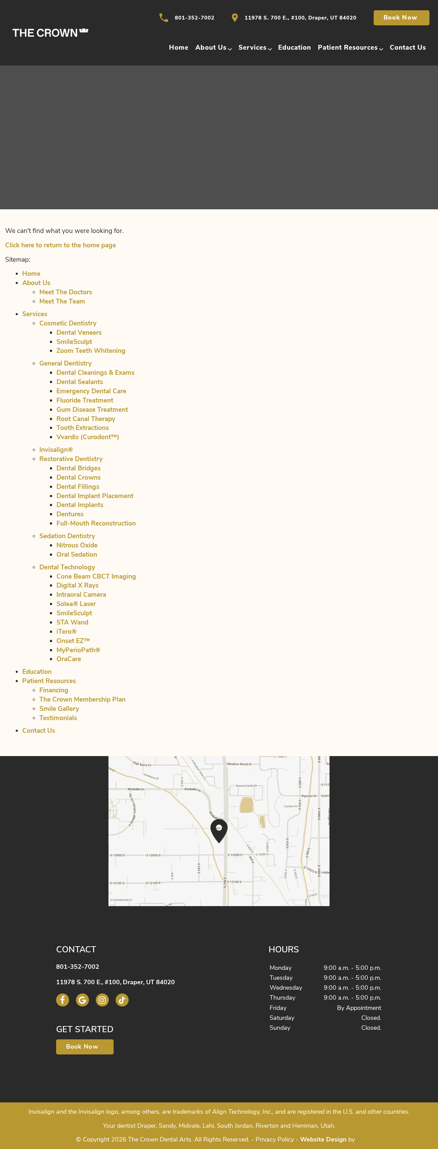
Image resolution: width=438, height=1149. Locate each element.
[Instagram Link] (102, 999)
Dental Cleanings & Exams (95, 372)
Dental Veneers (79, 332)
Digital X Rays (77, 585)
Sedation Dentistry (67, 536)
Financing (53, 690)
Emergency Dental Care (91, 391)
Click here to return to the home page (60, 245)
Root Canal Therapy (85, 419)
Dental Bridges (78, 468)
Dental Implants (79, 505)
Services (253, 47)
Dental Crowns (78, 477)
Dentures (69, 514)
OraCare (68, 659)
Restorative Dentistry (71, 459)
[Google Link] (82, 999)
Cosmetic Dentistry (67, 323)
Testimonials (58, 718)
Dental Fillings (77, 486)
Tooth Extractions (82, 427)
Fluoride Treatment (84, 400)
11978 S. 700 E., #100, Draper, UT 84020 (301, 17)
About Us (211, 47)
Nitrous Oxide (77, 545)
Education (294, 47)
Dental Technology (67, 567)
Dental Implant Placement (94, 496)
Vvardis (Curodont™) (87, 437)
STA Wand (72, 622)
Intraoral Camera (81, 594)
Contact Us (408, 47)
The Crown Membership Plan (82, 699)
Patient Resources (348, 47)
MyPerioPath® (78, 650)
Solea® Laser (76, 604)
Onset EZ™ (73, 641)
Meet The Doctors (65, 292)
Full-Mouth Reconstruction (96, 523)
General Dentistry (65, 363)
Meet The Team (62, 301)
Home (179, 47)
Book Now (402, 17)
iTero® (66, 631)
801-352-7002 (195, 17)
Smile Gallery (59, 708)
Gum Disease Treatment (92, 409)
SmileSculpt (74, 341)
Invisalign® (56, 449)
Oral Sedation (76, 554)
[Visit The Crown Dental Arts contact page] (219, 831)
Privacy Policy (275, 1139)
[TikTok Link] (122, 999)
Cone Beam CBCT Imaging (96, 576)
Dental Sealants (79, 382)
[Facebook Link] (62, 999)
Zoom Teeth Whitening (91, 350)
